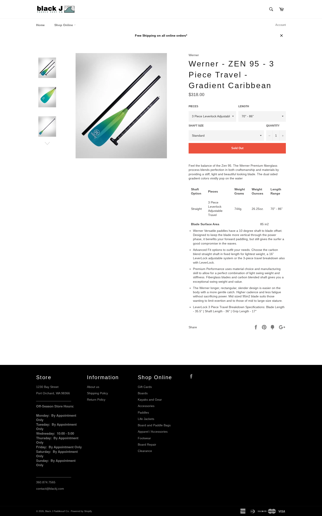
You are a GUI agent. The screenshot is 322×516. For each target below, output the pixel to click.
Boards (143, 393)
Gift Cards (145, 387)
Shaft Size (196, 125)
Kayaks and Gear (150, 399)
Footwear (144, 438)
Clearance (145, 451)
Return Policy (96, 399)
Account (280, 25)
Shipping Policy (97, 393)
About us (93, 387)
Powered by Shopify (81, 511)
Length (243, 106)
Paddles (143, 412)
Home (40, 25)
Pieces (193, 106)
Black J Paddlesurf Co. (57, 511)
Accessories (146, 406)
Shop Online (64, 25)
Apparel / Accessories (153, 431)
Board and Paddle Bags (154, 425)
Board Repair (147, 444)
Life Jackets (146, 419)
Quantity (273, 125)
